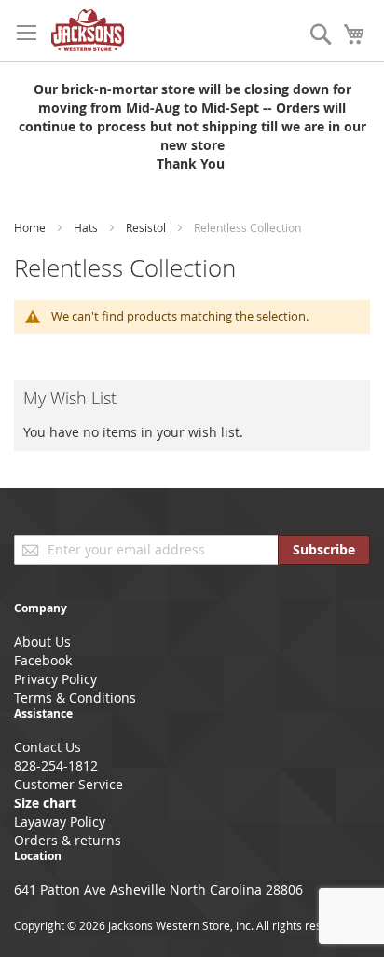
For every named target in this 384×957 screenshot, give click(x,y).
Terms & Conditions (75, 697)
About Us (42, 641)
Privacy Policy (55, 679)
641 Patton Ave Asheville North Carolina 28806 (158, 889)
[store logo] (87, 30)
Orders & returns (67, 840)
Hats (87, 227)
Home (31, 227)
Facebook (43, 660)
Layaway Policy (59, 821)
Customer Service (68, 784)
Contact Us (47, 747)
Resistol (147, 227)
